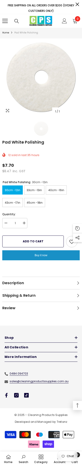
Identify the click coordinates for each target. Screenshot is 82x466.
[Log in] (64, 20)
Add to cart (33, 241)
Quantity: (9, 214)
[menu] (5, 21)
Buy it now (41, 255)
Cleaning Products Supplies (48, 415)
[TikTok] (26, 395)
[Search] (16, 21)
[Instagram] (16, 395)
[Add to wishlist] (71, 241)
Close (77, 4)
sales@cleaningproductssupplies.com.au (39, 381)
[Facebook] (6, 395)
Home (5, 32)
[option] (41, 77)
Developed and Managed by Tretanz (41, 422)
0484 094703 (19, 373)
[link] (23, 458)
